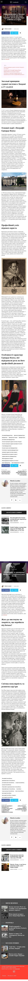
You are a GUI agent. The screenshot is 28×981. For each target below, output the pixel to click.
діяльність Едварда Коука (19, 435)
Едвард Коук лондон (13, 437)
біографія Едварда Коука (7, 435)
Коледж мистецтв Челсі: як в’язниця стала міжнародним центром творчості (18, 908)
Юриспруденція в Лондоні (7, 458)
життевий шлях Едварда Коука (8, 439)
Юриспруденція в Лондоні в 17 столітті (10, 460)
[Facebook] (11, 500)
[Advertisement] (14, 545)
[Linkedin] (15, 500)
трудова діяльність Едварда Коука (9, 456)
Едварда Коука (22, 437)
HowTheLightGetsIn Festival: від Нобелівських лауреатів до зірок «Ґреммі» (18, 519)
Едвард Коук (4, 437)
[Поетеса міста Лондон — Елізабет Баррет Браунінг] (4, 955)
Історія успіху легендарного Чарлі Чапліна (5, 472)
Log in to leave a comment (14, 512)
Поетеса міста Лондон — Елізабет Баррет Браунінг (16, 954)
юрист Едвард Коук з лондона (18, 462)
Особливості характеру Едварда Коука (10, 450)
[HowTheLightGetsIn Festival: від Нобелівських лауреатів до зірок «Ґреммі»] (5, 520)
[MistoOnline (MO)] (19, 500)
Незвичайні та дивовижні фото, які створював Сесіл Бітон (21, 473)
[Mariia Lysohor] (2, 29)
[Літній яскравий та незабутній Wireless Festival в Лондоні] (4, 928)
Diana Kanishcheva (14, 522)
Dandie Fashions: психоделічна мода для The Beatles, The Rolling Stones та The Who (18, 529)
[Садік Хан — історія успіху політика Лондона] (4, 948)
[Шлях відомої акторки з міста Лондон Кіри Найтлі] (4, 916)
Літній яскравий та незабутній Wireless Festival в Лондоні (18, 928)
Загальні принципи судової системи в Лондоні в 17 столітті (14, 68)
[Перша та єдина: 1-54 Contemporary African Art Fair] (4, 935)
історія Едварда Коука (6, 445)
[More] (20, 32)
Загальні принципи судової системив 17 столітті (12, 443)
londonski (7, 59)
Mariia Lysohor (8, 28)
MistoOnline (17, 968)
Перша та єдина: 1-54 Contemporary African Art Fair (16, 935)
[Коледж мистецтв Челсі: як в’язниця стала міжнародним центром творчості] (4, 908)
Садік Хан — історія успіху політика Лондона (17, 947)
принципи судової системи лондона (9, 452)
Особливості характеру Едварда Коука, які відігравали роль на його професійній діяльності (14, 74)
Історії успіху (14, 11)
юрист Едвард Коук (6, 462)
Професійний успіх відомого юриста (11, 71)
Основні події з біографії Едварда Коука (12, 70)
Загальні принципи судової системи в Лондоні (12, 441)
